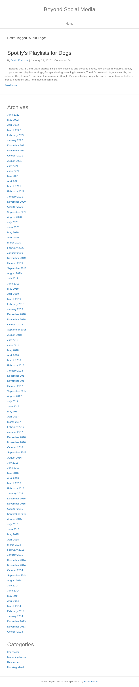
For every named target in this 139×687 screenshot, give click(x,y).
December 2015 (16, 498)
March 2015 (14, 544)
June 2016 (13, 467)
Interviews (13, 651)
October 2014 (15, 570)
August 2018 (14, 334)
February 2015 (15, 549)
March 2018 (14, 360)
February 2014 (15, 611)
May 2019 (13, 288)
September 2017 (16, 391)
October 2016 (15, 447)
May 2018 (13, 350)
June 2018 (13, 345)
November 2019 (16, 257)
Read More (11, 85)
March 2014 (14, 606)
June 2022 (13, 114)
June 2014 (13, 590)
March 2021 (14, 186)
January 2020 (15, 252)
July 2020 (12, 222)
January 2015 (15, 554)
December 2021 (16, 145)
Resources (13, 662)
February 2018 (15, 365)
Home (69, 23)
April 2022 (13, 124)
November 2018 (16, 319)
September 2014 (16, 575)
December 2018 (16, 314)
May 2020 (13, 232)
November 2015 (16, 503)
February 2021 (15, 191)
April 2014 (13, 600)
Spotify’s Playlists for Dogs (39, 53)
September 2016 (16, 452)
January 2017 (15, 432)
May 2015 (13, 534)
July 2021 (12, 165)
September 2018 (16, 329)
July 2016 (12, 462)
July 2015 (12, 524)
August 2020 (14, 217)
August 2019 (14, 273)
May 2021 (13, 176)
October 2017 (15, 386)
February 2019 (15, 304)
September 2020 (16, 212)
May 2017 (13, 411)
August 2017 (14, 396)
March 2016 (14, 483)
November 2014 (16, 565)
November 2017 (16, 380)
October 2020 (15, 206)
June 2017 (13, 406)
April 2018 (13, 355)
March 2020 (14, 242)
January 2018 (15, 370)
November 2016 (16, 442)
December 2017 (16, 375)
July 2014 (12, 585)
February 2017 (15, 426)
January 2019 (15, 309)
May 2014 (13, 595)
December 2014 (16, 560)
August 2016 (14, 457)
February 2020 (15, 247)
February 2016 (15, 488)
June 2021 (13, 170)
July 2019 (12, 278)
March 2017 (14, 421)
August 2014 (14, 580)
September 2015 (16, 513)
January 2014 (15, 616)
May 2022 (13, 119)
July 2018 (12, 339)
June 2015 (13, 529)
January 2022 (15, 140)
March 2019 (14, 299)
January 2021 (15, 196)
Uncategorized (15, 667)
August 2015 (14, 519)
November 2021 (16, 150)
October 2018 (15, 324)
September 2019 (16, 268)
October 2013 (15, 631)
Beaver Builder (91, 681)
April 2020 (13, 237)
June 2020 (13, 227)
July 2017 (12, 401)
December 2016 (16, 437)
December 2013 (16, 621)
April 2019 (13, 293)
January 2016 (15, 493)
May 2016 (13, 473)
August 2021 (14, 160)
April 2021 (13, 181)
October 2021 (15, 155)
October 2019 (15, 263)
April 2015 (13, 539)
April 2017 (13, 416)
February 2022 (15, 135)
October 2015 (15, 508)
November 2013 (16, 626)
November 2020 (16, 201)
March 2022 (14, 130)
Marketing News (16, 657)
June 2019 (13, 283)
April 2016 (13, 478)
